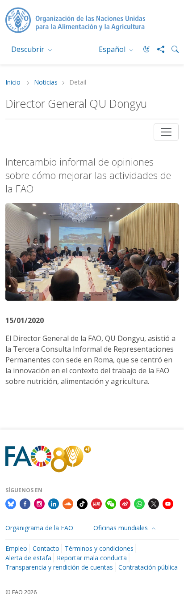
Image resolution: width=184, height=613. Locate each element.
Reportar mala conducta (92, 557)
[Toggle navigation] (166, 132)
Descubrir (28, 49)
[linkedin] (53, 503)
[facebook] (25, 503)
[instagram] (39, 503)
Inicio (13, 82)
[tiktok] (82, 503)
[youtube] (168, 503)
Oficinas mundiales (121, 528)
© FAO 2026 (21, 592)
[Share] (157, 49)
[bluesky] (10, 503)
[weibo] (125, 503)
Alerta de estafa (28, 557)
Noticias (46, 82)
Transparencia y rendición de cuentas (59, 567)
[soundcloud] (68, 503)
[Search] (171, 49)
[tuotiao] (96, 503)
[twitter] (153, 503)
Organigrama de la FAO (39, 528)
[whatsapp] (139, 503)
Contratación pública (148, 567)
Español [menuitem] (113, 49)
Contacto (46, 548)
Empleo (16, 548)
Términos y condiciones (99, 548)
